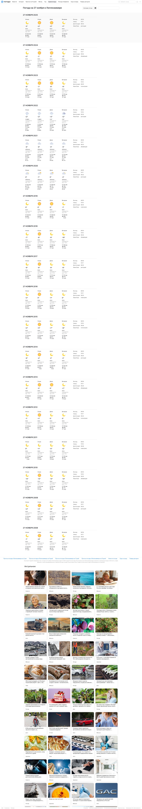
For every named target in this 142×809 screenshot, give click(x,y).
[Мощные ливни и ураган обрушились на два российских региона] (83, 676)
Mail (2, 808)
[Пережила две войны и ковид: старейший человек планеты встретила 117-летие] (35, 605)
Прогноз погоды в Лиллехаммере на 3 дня (15, 558)
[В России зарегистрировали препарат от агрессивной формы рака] (83, 794)
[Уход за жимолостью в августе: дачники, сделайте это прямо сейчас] (83, 700)
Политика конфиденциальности (96, 808)
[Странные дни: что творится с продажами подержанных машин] (83, 747)
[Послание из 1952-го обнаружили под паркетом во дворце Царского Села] (59, 582)
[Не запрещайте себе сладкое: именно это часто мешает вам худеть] (59, 700)
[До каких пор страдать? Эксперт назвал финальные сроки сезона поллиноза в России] (106, 700)
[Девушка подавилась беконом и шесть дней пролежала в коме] (106, 770)
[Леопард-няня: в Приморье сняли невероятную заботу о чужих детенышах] (106, 605)
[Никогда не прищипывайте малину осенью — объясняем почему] (106, 629)
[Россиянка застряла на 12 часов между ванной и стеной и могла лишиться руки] (106, 747)
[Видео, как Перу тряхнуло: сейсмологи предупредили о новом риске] (35, 794)
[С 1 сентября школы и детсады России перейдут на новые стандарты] (106, 582)
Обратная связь (121, 808)
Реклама (12, 808)
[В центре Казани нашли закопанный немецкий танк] (59, 652)
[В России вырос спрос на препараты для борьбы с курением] (106, 723)
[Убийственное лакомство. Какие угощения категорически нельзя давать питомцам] (35, 582)
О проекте (86, 808)
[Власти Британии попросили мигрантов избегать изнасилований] (59, 629)
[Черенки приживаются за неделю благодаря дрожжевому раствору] (35, 700)
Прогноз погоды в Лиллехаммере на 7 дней (67, 558)
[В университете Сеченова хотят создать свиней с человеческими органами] (59, 676)
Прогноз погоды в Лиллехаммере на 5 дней (41, 558)
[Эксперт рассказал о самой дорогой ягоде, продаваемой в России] (83, 605)
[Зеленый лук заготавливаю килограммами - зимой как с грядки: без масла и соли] (106, 676)
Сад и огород (123, 558)
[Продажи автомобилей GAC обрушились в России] (106, 794)
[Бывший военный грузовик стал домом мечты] (35, 629)
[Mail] (2, 2)
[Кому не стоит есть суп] (59, 794)
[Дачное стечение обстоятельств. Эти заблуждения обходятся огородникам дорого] (83, 652)
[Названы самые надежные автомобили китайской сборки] (83, 723)
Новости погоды (112, 558)
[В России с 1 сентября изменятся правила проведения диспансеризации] (106, 652)
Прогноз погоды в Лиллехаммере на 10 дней (94, 558)
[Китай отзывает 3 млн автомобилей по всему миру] (35, 652)
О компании (7, 808)
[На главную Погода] (6, 2)
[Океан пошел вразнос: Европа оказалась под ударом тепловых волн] (83, 582)
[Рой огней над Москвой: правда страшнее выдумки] (59, 723)
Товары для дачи (134, 558)
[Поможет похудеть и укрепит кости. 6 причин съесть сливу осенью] (83, 629)
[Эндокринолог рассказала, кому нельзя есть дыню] (35, 747)
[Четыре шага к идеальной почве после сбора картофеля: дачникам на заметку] (59, 605)
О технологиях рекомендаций (110, 808)
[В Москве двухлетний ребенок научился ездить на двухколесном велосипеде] (35, 723)
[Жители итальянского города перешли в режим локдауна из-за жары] (59, 770)
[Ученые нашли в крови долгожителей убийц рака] (35, 770)
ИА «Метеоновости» (136, 808)
